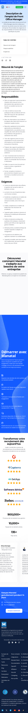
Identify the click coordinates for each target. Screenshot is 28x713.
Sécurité (13, 672)
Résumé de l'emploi (9, 45)
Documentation (15, 663)
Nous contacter (15, 654)
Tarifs (3, 662)
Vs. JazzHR (24, 663)
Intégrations (14, 657)
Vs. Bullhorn (24, 654)
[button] (8, 7)
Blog (2, 668)
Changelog (14, 675)
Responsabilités (8, 48)
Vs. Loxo (23, 669)
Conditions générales (15, 703)
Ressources (4, 665)
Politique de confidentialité (8, 701)
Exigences (6, 51)
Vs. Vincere (24, 666)
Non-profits (14, 678)
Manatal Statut (15, 660)
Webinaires (4, 677)
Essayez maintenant (14, 610)
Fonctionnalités (5, 659)
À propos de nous (4, 655)
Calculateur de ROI (5, 681)
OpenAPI (13, 666)
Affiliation (14, 669)
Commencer (19, 7)
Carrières (4, 671)
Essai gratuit (4, 674)
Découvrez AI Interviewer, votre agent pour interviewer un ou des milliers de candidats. (14, 2)
